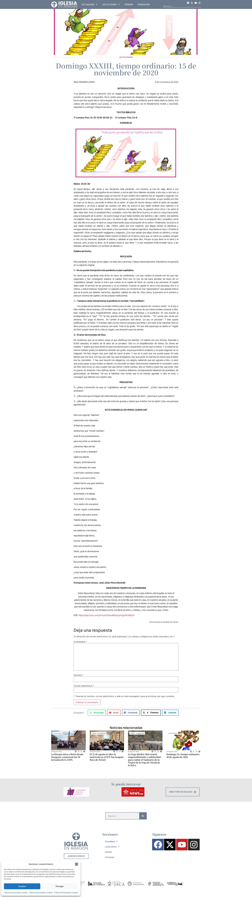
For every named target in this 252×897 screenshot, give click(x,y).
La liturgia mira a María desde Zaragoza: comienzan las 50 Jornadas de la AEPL (67, 757)
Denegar (60, 886)
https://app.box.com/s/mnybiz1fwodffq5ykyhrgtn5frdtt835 (106, 615)
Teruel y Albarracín (99, 733)
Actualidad (88, 4)
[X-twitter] (191, 2)
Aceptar (22, 886)
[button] (76, 864)
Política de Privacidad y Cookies (16, 892)
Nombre (78, 675)
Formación (144, 4)
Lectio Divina (109, 4)
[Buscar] (142, 816)
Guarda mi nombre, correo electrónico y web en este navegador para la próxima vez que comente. (125, 696)
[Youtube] (195, 2)
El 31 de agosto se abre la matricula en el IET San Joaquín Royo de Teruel (107, 757)
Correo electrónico (84, 686)
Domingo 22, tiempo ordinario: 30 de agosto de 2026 (183, 756)
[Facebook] (188, 2)
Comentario (80, 642)
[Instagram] (199, 2)
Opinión (129, 4)
